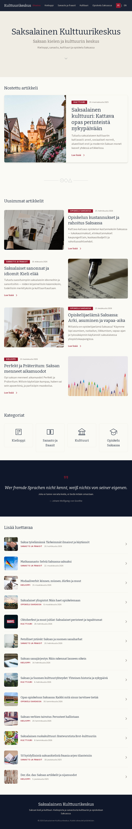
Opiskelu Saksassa (102, 5)
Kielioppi (49, 5)
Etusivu (37, 5)
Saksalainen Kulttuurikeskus (66, 804)
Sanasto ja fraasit (67, 5)
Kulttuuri (84, 5)
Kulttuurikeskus (17, 5)
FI (118, 5)
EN (125, 5)
